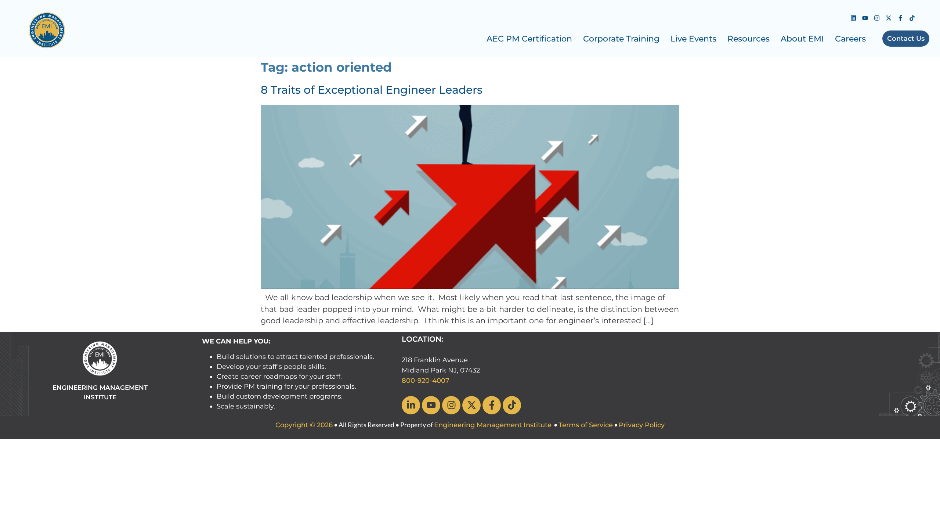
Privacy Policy (642, 425)
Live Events (693, 39)
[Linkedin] (853, 18)
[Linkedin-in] (411, 405)
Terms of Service (585, 425)
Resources (748, 39)
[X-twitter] (888, 18)
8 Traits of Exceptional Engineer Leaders (371, 90)
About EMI (802, 39)
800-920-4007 (425, 381)
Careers (850, 39)
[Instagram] (877, 18)
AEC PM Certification (529, 39)
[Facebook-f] (900, 18)
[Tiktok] (912, 18)
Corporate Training (621, 39)
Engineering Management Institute (493, 425)
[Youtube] (865, 18)
